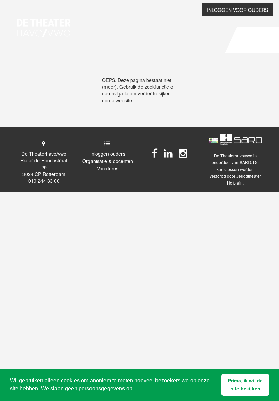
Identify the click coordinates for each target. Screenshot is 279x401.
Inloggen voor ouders (237, 9)
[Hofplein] (226, 139)
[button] (245, 385)
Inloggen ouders (107, 153)
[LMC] (248, 139)
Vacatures (107, 168)
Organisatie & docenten (107, 161)
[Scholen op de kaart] (213, 139)
